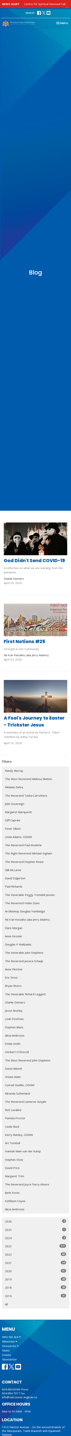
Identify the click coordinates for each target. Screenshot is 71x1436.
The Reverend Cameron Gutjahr (26, 1102)
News (6, 1350)
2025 (35, 1230)
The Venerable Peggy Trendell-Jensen (30, 895)
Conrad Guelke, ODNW (19, 1085)
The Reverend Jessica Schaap (24, 961)
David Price (12, 1168)
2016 (35, 1296)
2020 (35, 1271)
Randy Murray (14, 771)
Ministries (9, 1341)
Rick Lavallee (13, 1110)
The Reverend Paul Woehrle (23, 845)
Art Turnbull (12, 1143)
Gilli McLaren (13, 870)
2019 (35, 1279)
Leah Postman (14, 1019)
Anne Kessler (13, 936)
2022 (35, 1254)
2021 (35, 1263)
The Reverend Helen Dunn (22, 903)
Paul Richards (13, 886)
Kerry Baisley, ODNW (19, 1135)
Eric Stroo (11, 977)
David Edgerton (15, 878)
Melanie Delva (14, 787)
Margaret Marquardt (18, 812)
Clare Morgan (13, 928)
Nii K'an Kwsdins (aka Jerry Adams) (27, 919)
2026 (35, 1221)
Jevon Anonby (14, 1010)
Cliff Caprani (12, 820)
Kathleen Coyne (15, 1201)
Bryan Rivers (13, 986)
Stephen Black (14, 1027)
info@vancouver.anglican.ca (19, 1397)
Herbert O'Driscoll (17, 1052)
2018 (35, 1287)
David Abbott (13, 1068)
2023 (35, 1246)
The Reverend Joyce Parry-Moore (27, 1184)
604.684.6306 (11, 1389)
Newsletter (9, 1359)
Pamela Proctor (15, 1118)
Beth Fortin (12, 1193)
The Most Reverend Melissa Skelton (28, 779)
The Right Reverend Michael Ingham (28, 853)
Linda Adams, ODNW (18, 837)
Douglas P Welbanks (18, 944)
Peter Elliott (13, 828)
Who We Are (10, 1337)
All (6, 1304)
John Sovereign (14, 804)
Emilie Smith (12, 1044)
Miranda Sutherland (17, 1093)
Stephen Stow (14, 1159)
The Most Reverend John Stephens (28, 1060)
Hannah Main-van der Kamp (23, 1151)
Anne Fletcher (14, 969)
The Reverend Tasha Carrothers (26, 795)
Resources (9, 1346)
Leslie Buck (12, 1126)
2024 (35, 1238)
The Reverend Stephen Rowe (24, 862)
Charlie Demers (15, 1002)
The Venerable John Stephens (24, 952)
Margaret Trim (14, 1176)
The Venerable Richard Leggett (25, 994)
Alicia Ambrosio (14, 1035)
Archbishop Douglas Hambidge (25, 911)
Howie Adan (13, 1077)
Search (30, 13)
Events (6, 1355)
